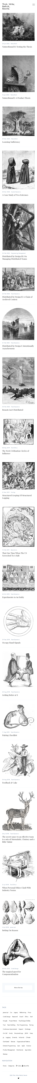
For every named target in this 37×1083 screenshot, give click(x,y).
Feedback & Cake (9, 782)
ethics (26, 1017)
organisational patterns (23, 1042)
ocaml (21, 1017)
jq (3, 1037)
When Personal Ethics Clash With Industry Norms (16, 888)
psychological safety (24, 1021)
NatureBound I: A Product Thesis (16, 98)
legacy (16, 1012)
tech (31, 1017)
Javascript (13, 927)
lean (18, 1046)
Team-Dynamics (15, 294)
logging (8, 1037)
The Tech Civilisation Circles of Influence (15, 452)
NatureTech (14, 43)
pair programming (22, 1025)
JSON (26, 1033)
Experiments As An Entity (13, 597)
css (11, 1012)
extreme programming (9, 1046)
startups (5, 1054)
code (19, 1066)
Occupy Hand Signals (11, 642)
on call (5, 1033)
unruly (11, 1033)
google (5, 1021)
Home (4, 1066)
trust (4, 1025)
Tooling (13, 492)
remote (13, 1042)
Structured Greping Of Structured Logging (17, 496)
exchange (27, 1029)
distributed (6, 1042)
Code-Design (14, 968)
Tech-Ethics (14, 448)
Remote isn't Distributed (12, 409)
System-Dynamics (16, 192)
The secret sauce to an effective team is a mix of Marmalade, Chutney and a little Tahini (18, 839)
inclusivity (21, 1037)
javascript (5, 1012)
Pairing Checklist (9, 735)
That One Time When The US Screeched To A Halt (14, 554)
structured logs (18, 1033)
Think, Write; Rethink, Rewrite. (8, 6)
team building (11, 1025)
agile (23, 1046)
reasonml (15, 1017)
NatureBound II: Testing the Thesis (17, 46)
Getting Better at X (10, 695)
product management (9, 1050)
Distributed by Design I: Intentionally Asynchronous (18, 347)
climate (28, 1037)
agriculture (28, 1050)
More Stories (18, 988)
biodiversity (20, 1050)
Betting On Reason (10, 930)
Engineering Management (18, 253)
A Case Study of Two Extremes (15, 195)
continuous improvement (10, 1029)
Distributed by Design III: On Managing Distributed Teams (14, 257)
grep (31, 1033)
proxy (29, 1012)
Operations (14, 550)
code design (6, 1017)
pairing (31, 1025)
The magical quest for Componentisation (11, 972)
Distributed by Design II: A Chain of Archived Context (17, 298)
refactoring (23, 1012)
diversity (14, 1037)
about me (26, 1066)
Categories (11, 1066)
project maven (13, 1021)
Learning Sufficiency (11, 142)
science (28, 1046)
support (21, 1029)
